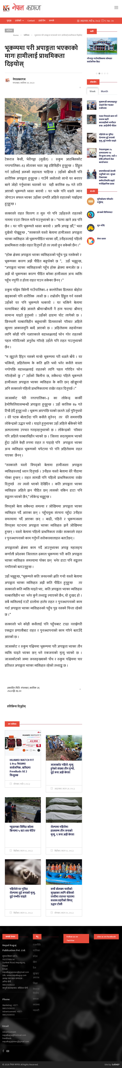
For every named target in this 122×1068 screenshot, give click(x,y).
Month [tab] (104, 91)
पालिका (26, 35)
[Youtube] (9, 1051)
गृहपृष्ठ (9, 20)
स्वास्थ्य (36, 1005)
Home (16, 35)
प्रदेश (35, 956)
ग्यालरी (36, 1010)
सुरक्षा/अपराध (36, 976)
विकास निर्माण (36, 991)
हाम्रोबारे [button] (18, 20)
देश (34, 968)
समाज (35, 999)
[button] (96, 73)
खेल (35, 962)
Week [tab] (92, 91)
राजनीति (37, 945)
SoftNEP (116, 1064)
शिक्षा (35, 983)
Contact (31, 20)
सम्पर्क (51, 20)
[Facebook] (4, 1051)
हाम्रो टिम (42, 20)
